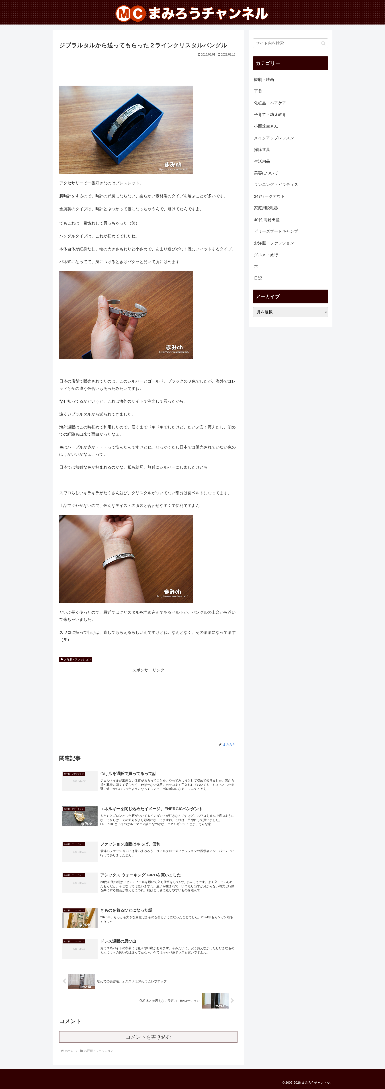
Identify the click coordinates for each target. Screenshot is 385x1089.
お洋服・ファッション (77, 659)
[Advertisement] (148, 70)
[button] (323, 43)
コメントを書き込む (148, 1037)
